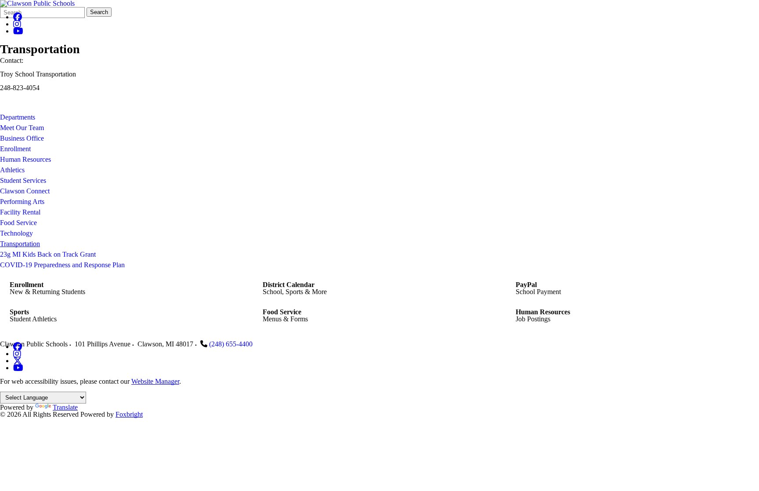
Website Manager (155, 381)
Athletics (12, 170)
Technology (16, 233)
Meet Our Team (22, 127)
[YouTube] (18, 31)
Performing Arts (22, 201)
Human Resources (25, 159)
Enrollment (15, 149)
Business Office (22, 138)
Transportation (20, 243)
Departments (17, 117)
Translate (65, 407)
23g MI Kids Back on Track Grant (48, 254)
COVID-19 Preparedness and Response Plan (62, 265)
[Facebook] (17, 17)
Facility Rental (20, 212)
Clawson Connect (25, 191)
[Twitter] (17, 360)
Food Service (18, 222)
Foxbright (129, 414)
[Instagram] (17, 24)
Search (99, 12)
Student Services (23, 180)
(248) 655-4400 (231, 344)
